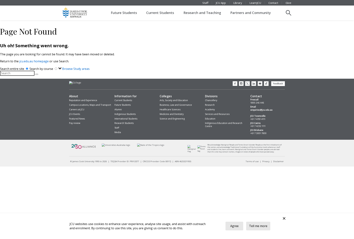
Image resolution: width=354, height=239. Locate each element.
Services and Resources (217, 114)
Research (210, 104)
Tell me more (258, 226)
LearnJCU (255, 3)
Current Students (160, 12)
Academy (210, 109)
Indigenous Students (125, 114)
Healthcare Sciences (170, 109)
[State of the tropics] (151, 145)
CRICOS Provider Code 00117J (157, 161)
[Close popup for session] (284, 219)
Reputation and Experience (83, 100)
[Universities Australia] (115, 145)
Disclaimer (278, 161)
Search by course (42, 69)
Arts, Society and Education (174, 100)
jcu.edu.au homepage (34, 61)
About (73, 96)
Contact (273, 3)
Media (117, 132)
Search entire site (12, 69)
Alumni (118, 109)
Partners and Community (250, 12)
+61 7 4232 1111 (258, 126)
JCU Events (74, 114)
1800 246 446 (257, 102)
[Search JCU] (288, 13)
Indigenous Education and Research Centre (223, 125)
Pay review (74, 123)
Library (237, 3)
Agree (234, 226)
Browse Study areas (76, 69)
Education (210, 118)
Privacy (266, 161)
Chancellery (211, 100)
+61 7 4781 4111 (257, 119)
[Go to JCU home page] (75, 82)
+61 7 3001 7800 (258, 133)
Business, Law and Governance (176, 104)
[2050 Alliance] (83, 148)
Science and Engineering (172, 118)
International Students (125, 118)
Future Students (124, 12)
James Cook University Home (79, 11)
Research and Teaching (202, 12)
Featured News (77, 118)
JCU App (221, 3)
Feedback (278, 83)
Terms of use (252, 161)
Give (288, 3)
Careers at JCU (76, 109)
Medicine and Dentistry (172, 114)
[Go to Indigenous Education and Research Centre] (192, 151)
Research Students (124, 123)
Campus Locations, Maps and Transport (90, 104)
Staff (205, 3)
